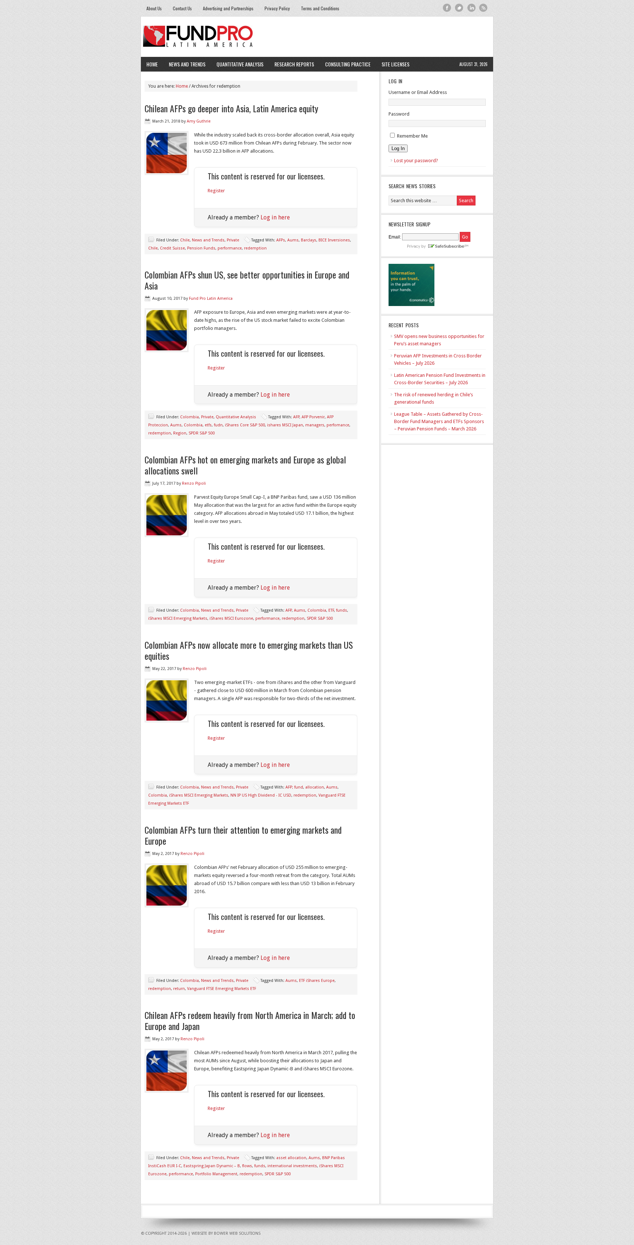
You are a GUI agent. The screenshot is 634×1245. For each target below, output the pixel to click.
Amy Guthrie (199, 121)
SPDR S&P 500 (202, 433)
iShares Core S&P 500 (245, 425)
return (179, 988)
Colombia (189, 417)
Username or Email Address (418, 92)
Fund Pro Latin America (317, 37)
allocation (314, 787)
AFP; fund (294, 787)
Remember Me (412, 136)
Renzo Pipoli (194, 483)
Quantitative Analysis (237, 64)
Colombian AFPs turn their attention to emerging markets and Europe (243, 835)
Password (399, 114)
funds (341, 610)
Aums (293, 240)
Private (233, 240)
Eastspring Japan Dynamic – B (211, 1166)
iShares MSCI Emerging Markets (177, 618)
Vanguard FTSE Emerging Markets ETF (221, 988)
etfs (208, 425)
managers (314, 425)
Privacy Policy (277, 8)
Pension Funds (201, 248)
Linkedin (471, 8)
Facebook (447, 8)
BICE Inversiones (334, 240)
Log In (398, 148)
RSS (483, 8)
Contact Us (182, 8)
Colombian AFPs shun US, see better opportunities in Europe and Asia (247, 280)
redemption (255, 248)
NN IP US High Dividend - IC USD (260, 795)
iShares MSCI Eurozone (231, 618)
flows (247, 1166)
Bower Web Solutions (237, 1233)
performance (230, 248)
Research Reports (294, 64)
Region (179, 433)
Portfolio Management (216, 1174)
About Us (154, 8)
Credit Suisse (172, 248)
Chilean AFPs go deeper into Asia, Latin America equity (231, 108)
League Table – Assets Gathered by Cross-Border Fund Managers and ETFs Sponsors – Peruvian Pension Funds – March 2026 (439, 421)
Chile (185, 240)
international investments (292, 1166)
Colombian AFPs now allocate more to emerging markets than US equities (249, 650)
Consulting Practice (345, 64)
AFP (296, 417)
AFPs (280, 240)
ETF (331, 610)
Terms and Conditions (320, 8)
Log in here (275, 217)
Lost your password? (416, 160)
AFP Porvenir (313, 417)
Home (152, 64)
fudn (218, 425)
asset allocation (291, 1157)
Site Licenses (392, 64)
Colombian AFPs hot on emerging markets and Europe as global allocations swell (245, 465)
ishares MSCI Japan (285, 425)
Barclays (308, 240)
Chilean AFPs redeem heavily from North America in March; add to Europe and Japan (250, 1020)
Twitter (459, 8)
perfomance (338, 425)
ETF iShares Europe (317, 980)
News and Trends (184, 64)
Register (216, 190)
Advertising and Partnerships (228, 8)
